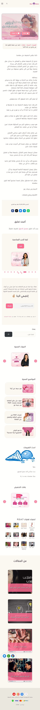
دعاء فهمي (8, 547)
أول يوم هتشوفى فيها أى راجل (20, 676)
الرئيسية (34, 45)
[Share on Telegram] (24, 210)
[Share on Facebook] (12, 210)
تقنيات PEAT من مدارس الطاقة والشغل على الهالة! (14, 417)
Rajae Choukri (24, 528)
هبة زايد (8, 528)
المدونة (29, 45)
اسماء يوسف (16, 538)
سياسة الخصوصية (7, 316)
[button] (7, 3)
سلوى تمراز (32, 547)
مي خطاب (24, 538)
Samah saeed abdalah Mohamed (32, 529)
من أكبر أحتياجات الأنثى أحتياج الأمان (20, 588)
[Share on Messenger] (20, 210)
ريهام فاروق (31, 538)
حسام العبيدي (16, 528)
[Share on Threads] (16, 210)
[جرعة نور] (34, 3)
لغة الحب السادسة (20, 239)
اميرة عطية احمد (16, 547)
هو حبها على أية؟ (16, 388)
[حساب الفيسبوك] (22, 694)
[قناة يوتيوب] (14, 694)
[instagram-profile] (18, 694)
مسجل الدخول (23, 228)
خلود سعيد (8, 538)
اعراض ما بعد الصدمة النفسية (20, 617)
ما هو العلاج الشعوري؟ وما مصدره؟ (14, 431)
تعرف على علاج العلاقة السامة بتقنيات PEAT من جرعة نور (14, 403)
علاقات (23, 45)
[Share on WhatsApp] (28, 210)
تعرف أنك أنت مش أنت (20, 647)
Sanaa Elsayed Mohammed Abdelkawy (24, 548)
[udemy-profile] (26, 694)
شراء (20, 246)
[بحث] (8, 334)
